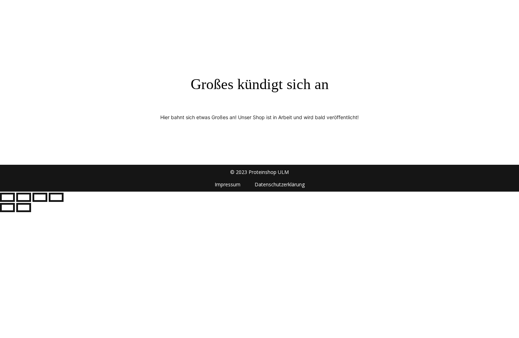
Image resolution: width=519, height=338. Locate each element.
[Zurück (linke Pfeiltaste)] (7, 207)
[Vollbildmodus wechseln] (23, 197)
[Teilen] (39, 197)
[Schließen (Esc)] (56, 197)
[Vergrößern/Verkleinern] (7, 197)
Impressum (227, 184)
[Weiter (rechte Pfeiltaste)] (23, 207)
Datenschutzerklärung (280, 184)
